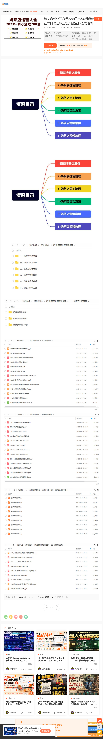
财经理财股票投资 (20, 11)
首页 (7, 11)
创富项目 (34, 11)
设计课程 (55, 11)
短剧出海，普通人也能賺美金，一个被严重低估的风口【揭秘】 (83, 659)
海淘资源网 (50, 27)
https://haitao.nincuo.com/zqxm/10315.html (35, 597)
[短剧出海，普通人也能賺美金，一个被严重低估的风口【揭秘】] (84, 641)
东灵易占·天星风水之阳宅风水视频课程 (87, 735)
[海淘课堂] (5, 4)
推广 (97, 27)
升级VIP (87, 45)
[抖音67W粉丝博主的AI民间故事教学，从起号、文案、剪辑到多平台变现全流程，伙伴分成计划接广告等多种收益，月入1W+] (84, 684)
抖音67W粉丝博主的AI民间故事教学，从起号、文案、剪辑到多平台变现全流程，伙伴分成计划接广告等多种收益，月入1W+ (84, 702)
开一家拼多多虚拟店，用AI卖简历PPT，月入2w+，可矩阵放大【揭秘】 (51, 659)
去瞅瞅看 (45, 731)
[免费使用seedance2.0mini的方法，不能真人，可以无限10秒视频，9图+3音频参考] (19, 641)
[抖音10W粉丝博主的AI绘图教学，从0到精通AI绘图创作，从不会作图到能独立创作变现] (51, 684)
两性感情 (93, 11)
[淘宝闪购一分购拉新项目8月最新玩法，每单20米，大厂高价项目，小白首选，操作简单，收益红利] (19, 684)
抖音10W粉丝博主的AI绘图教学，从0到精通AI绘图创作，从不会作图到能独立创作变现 (51, 702)
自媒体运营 (81, 11)
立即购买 (50, 45)
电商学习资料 (68, 11)
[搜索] (83, 19)
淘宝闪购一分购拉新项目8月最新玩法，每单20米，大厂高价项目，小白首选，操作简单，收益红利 (19, 702)
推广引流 (45, 11)
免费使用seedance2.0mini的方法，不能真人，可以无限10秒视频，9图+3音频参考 (19, 659)
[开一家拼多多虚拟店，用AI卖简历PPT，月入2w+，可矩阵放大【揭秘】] (51, 641)
